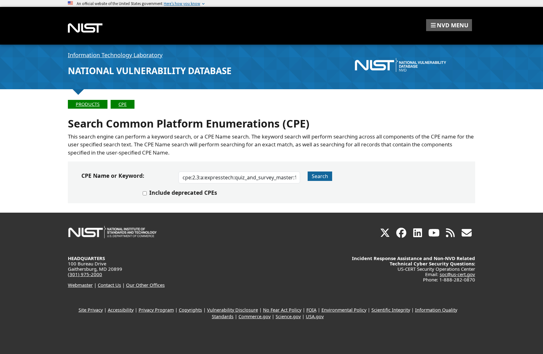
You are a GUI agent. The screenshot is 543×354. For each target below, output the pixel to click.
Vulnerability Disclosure (232, 310)
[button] (449, 25)
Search (320, 176)
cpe (122, 104)
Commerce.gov (255, 316)
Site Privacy (91, 310)
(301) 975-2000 (85, 274)
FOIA (311, 310)
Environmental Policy (343, 310)
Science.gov (288, 316)
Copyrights (190, 310)
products (88, 104)
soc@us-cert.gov (457, 274)
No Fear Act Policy (282, 310)
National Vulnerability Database (150, 71)
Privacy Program (156, 310)
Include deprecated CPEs (183, 192)
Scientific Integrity (390, 310)
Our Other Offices (145, 285)
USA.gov (315, 316)
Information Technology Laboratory (115, 55)
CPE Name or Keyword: (112, 175)
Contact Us (109, 285)
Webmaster (80, 285)
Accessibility (121, 310)
